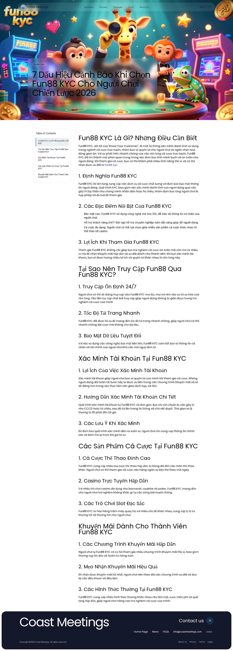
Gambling (39, 64)
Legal (210, 641)
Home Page (141, 631)
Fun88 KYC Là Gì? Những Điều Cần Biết (53, 142)
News (155, 631)
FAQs (166, 631)
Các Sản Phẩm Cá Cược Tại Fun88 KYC (53, 167)
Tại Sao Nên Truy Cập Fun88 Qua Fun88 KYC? (53, 150)
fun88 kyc (111, 165)
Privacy (192, 641)
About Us (182, 641)
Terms (202, 641)
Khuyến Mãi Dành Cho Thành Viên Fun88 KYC (53, 175)
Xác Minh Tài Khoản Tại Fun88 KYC (51, 158)
